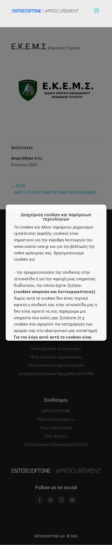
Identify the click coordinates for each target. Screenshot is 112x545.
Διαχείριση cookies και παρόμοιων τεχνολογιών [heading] (56, 217)
